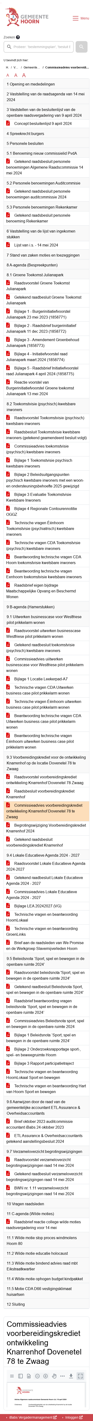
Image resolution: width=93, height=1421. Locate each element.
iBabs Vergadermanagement (30, 1417)
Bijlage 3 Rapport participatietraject (43, 1063)
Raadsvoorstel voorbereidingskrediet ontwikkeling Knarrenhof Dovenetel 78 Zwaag (44, 780)
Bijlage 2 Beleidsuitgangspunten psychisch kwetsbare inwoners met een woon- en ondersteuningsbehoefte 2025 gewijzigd (45, 480)
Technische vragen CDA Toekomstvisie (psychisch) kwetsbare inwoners (43, 546)
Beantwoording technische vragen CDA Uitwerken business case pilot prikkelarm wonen (43, 721)
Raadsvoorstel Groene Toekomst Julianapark (38, 286)
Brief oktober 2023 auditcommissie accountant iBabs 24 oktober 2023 (39, 1124)
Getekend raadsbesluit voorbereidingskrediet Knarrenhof (34, 842)
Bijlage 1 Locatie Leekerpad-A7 (40, 679)
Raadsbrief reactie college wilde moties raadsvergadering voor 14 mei (43, 1225)
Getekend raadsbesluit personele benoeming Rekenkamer (38, 218)
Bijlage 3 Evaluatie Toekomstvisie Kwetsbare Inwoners (38, 497)
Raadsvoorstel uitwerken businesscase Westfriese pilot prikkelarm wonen (43, 634)
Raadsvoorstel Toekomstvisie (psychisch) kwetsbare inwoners (45, 421)
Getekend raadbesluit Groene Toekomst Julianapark (43, 300)
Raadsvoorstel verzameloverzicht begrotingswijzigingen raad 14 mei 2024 (40, 1163)
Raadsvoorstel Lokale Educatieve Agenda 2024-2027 (45, 866)
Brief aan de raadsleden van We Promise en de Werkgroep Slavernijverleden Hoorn (45, 946)
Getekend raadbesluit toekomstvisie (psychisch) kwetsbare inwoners (40, 648)
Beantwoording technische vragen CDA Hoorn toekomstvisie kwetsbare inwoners (43, 560)
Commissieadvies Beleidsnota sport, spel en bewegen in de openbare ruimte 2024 (45, 1024)
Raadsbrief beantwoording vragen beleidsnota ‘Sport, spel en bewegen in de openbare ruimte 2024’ (41, 1007)
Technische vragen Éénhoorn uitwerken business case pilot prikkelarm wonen (43, 704)
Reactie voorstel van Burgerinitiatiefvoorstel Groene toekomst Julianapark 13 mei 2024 (40, 388)
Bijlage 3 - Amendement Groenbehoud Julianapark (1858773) (42, 343)
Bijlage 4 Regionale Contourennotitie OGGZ (41, 512)
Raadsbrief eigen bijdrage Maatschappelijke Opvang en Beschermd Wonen (41, 591)
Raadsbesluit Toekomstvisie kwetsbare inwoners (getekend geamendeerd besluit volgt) (46, 435)
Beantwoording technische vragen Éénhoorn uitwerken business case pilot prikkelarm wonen (40, 741)
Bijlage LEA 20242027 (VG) (37, 906)
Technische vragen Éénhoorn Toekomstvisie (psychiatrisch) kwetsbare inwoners (40, 528)
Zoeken (9, 37)
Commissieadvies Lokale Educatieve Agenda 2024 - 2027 (41, 895)
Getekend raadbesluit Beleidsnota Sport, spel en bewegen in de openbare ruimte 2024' (44, 990)
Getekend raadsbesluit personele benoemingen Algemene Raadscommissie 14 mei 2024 (44, 167)
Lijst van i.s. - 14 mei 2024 (35, 245)
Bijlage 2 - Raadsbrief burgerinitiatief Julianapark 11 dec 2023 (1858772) (41, 328)
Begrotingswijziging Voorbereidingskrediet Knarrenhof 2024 (46, 828)
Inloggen (71, 1417)
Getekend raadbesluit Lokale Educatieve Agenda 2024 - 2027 (44, 881)
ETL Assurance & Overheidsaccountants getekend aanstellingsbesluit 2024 (44, 1139)
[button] (82, 47)
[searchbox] (39, 47)
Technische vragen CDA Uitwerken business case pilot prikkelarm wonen (39, 690)
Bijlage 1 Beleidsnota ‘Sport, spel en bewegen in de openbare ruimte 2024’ (41, 1038)
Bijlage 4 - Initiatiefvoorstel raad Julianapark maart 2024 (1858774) (36, 357)
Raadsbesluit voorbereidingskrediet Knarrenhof (40, 794)
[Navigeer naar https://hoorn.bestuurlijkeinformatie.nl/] (27, 18)
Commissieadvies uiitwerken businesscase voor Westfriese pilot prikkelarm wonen (44, 665)
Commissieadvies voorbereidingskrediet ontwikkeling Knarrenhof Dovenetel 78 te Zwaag (44, 811)
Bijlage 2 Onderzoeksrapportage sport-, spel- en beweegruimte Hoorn (43, 1052)
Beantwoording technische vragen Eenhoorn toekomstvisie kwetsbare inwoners (44, 574)
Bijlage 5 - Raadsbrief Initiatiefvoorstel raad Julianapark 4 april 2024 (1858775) (42, 371)
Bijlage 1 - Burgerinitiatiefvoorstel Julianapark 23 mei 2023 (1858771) (38, 314)
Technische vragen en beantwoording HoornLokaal (42, 917)
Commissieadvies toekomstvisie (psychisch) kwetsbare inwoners (37, 449)
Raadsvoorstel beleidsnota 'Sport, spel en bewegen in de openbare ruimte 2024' (45, 975)
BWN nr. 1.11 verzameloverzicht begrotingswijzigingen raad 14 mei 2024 (40, 1191)
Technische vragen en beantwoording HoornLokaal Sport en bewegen (42, 1075)
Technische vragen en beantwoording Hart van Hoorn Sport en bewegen (46, 1089)
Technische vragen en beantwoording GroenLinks (42, 931)
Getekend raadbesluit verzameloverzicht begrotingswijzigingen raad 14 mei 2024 (44, 1177)
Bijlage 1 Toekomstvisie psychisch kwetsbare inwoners (39, 463)
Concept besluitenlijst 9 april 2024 (42, 124)
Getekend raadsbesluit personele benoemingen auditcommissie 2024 (38, 194)
